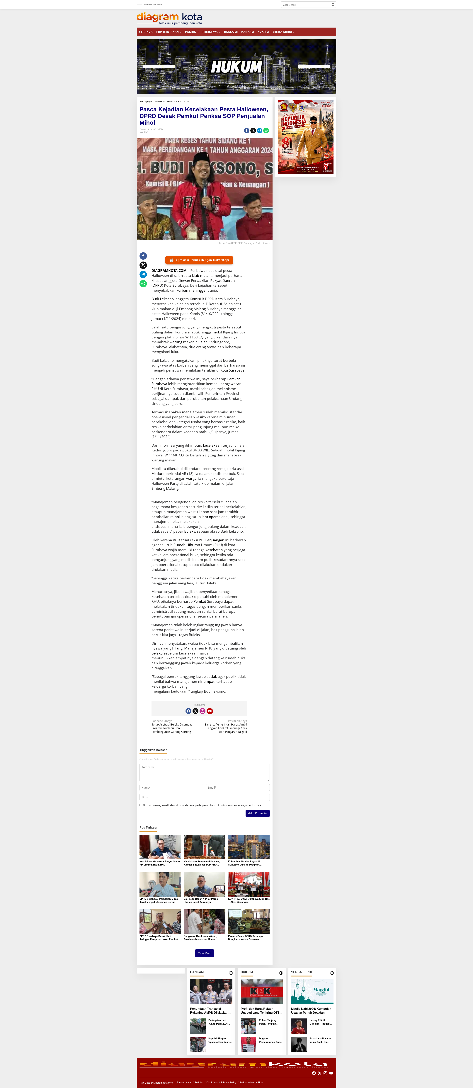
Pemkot (200, 601)
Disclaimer (212, 1082)
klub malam (202, 275)
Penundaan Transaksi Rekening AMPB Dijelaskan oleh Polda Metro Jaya (209, 1011)
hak (214, 629)
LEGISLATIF (145, 132)
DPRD (157, 285)
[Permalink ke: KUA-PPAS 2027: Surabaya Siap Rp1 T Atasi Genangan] (249, 884)
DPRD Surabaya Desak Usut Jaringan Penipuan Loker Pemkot (158, 938)
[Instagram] (202, 711)
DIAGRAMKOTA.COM (169, 270)
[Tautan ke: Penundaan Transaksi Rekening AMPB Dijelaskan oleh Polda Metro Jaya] (211, 991)
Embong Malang (165, 488)
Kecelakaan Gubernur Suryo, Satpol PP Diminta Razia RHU (160, 863)
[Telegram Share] (259, 130)
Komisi (195, 298)
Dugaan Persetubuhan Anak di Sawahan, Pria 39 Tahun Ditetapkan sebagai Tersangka (270, 1040)
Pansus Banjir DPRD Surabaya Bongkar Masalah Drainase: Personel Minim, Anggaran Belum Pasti (247, 938)
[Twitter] (195, 711)
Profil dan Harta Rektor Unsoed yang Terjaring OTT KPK (260, 1011)
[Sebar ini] (246, 130)
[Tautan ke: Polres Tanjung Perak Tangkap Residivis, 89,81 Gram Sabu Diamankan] (248, 1026)
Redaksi (199, 1082)
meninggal (198, 290)
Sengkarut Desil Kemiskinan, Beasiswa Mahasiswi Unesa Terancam (200, 938)
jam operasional (215, 516)
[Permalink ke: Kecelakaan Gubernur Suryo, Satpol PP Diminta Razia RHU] (160, 846)
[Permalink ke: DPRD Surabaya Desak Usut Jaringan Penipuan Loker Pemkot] (160, 921)
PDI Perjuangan (211, 540)
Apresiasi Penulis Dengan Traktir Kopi (199, 260)
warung (176, 342)
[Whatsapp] (266, 130)
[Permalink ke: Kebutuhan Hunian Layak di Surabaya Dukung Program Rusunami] (249, 846)
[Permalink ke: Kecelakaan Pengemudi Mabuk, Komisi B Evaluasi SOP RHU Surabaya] (204, 846)
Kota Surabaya (232, 370)
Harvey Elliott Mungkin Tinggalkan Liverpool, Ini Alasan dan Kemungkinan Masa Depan (321, 1022)
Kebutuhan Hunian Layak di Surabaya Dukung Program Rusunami (244, 863)
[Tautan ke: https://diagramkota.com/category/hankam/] (231, 973)
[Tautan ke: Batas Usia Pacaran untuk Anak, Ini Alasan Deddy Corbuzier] (299, 1044)
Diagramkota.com (163, 1082)
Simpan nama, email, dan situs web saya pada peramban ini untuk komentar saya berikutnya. (202, 805)
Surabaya (180, 285)
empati (209, 681)
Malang (200, 308)
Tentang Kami (184, 1082)
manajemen (192, 412)
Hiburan (193, 544)
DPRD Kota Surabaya (222, 298)
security (195, 506)
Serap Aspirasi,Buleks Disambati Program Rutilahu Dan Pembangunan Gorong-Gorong (172, 726)
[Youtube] (210, 711)
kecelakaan (212, 445)
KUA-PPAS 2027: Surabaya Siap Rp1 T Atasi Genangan (249, 900)
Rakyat (216, 280)
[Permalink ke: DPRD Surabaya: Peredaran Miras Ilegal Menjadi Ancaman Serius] (160, 884)
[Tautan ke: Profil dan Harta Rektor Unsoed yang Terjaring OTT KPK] (262, 991)
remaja (223, 468)
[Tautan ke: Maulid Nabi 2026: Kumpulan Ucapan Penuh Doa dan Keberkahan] (312, 991)
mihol (175, 516)
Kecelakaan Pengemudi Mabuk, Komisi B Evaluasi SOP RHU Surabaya (202, 863)
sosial (211, 676)
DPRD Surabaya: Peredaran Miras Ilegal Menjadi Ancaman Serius (158, 900)
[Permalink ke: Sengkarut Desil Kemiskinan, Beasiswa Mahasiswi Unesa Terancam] (204, 921)
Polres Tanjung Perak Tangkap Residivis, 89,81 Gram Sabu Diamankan (268, 1022)
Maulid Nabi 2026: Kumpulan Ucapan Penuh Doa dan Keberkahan (311, 1011)
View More (204, 953)
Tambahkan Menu (153, 4)
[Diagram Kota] (169, 18)
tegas (191, 606)
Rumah (179, 544)
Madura (158, 473)
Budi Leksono (163, 298)
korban (182, 290)
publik (231, 676)
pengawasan (230, 383)
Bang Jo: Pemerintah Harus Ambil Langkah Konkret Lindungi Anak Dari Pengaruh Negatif (226, 726)
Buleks (189, 531)
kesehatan (214, 549)
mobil (217, 332)
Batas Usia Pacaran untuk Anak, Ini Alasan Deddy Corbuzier (320, 1040)
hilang (177, 648)
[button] (333, 4)
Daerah (228, 280)
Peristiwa (197, 270)
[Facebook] (188, 711)
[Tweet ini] (253, 130)
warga (191, 478)
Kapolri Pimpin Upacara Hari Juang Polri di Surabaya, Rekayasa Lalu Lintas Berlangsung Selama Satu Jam (219, 1040)
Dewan (184, 280)
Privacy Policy (228, 1082)
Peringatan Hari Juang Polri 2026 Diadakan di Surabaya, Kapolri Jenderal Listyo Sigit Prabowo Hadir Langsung (220, 1022)
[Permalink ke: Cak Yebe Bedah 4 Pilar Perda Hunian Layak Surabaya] (204, 884)
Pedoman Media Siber (251, 1082)
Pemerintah (215, 393)
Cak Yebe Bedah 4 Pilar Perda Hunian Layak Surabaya (201, 900)
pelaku (157, 653)
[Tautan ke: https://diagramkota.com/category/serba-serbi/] (332, 973)
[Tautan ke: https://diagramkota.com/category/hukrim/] (281, 973)
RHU (155, 388)
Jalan (204, 342)
